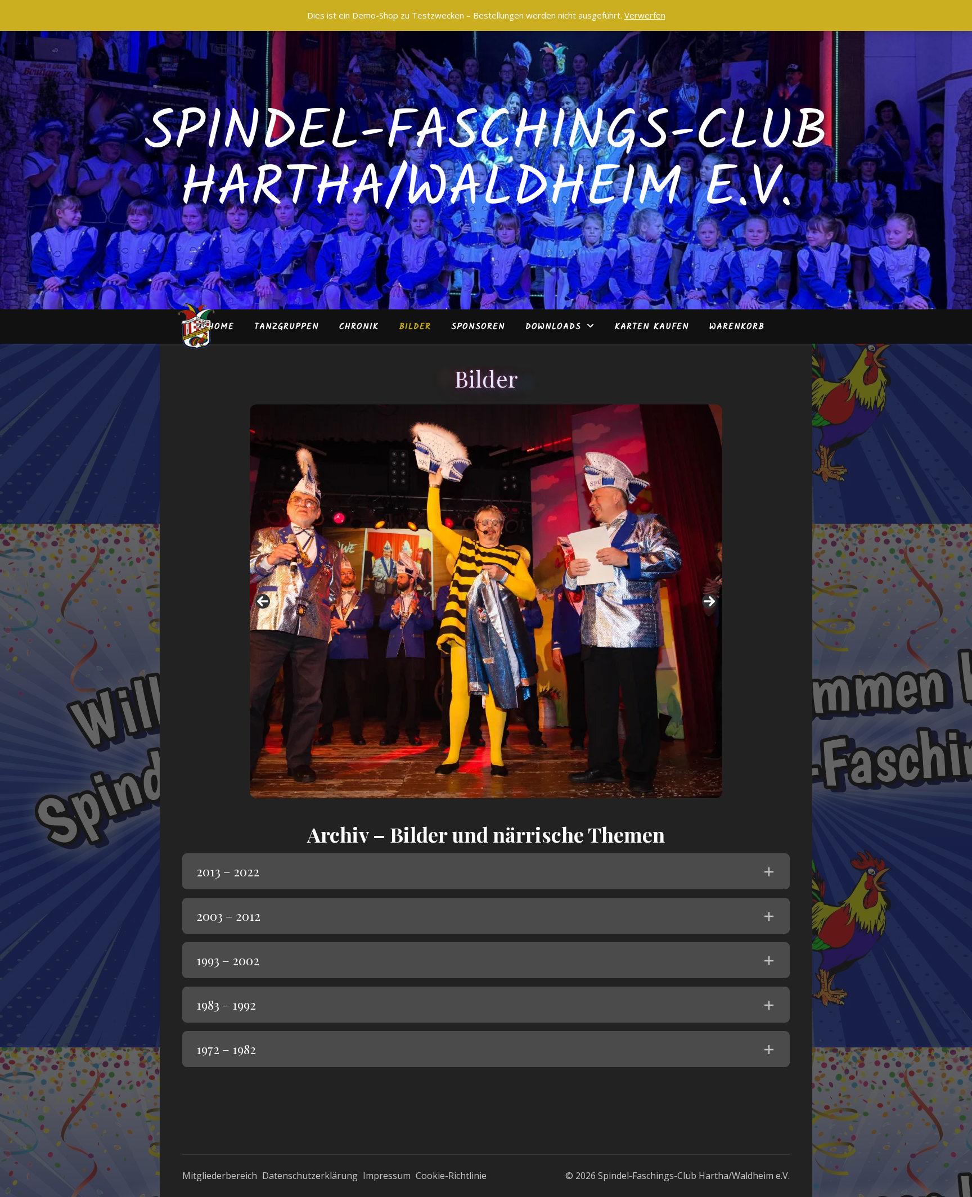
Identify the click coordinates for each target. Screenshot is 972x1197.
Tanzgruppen (286, 327)
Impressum (387, 1175)
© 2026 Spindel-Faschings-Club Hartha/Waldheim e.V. (677, 1175)
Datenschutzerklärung (310, 1175)
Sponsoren (478, 327)
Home (221, 327)
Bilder (415, 327)
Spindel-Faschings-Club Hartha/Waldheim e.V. (486, 162)
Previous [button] (262, 601)
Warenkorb (736, 327)
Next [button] (709, 601)
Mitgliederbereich (219, 1175)
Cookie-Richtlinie (451, 1175)
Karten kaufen (652, 327)
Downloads (553, 327)
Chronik (359, 327)
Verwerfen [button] (644, 15)
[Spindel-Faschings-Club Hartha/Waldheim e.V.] (196, 326)
